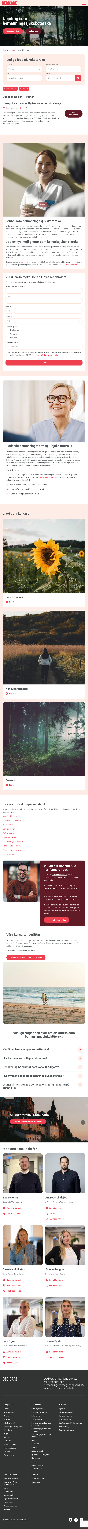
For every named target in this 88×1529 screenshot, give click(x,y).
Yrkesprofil (10, 317)
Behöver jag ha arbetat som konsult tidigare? (31, 1067)
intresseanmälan (59, 875)
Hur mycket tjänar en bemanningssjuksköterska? (33, 1075)
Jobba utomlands (10, 1444)
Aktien (6, 1488)
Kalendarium (8, 1492)
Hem (4, 50)
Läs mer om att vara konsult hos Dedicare (26, 957)
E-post (9, 296)
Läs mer (12, 602)
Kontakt (37, 1482)
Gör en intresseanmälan (56, 920)
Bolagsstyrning (9, 1495)
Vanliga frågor (9, 1455)
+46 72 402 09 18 (14, 1357)
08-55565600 (39, 1479)
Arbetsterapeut (9, 1423)
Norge (6, 1434)
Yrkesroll (12, 50)
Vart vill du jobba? (12, 327)
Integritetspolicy (65, 1419)
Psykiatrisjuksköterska (12, 850)
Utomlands (14, 338)
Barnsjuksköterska (10, 829)
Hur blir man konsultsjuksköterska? (25, 1058)
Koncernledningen (65, 1416)
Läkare (6, 1409)
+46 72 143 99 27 (56, 1214)
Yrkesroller (7, 1452)
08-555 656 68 (12, 1363)
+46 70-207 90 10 (14, 1214)
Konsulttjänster (37, 1409)
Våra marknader (9, 1502)
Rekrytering (36, 1416)
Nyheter (62, 1409)
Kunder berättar (37, 1465)
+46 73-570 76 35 (14, 1285)
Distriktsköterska (9, 837)
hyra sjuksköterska (46, 477)
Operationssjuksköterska (13, 842)
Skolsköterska (8, 854)
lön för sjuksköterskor (68, 265)
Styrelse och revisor (11, 1499)
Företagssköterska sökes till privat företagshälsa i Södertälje (32, 103)
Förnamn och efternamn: (15, 286)
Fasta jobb (7, 1441)
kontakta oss (26, 262)
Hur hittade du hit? (12, 342)
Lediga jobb (33, 31)
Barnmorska (8, 825)
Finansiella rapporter (11, 1479)
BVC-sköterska (9, 833)
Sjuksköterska (9, 1412)
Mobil (8, 307)
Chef (33, 1462)
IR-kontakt (7, 1509)
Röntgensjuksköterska (12, 846)
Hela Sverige (14, 330)
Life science (8, 1430)
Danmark (7, 1437)
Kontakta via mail (14, 1208)
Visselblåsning (22, 1520)
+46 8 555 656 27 (56, 1219)
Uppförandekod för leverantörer (70, 1423)
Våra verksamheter (66, 1412)
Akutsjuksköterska (10, 816)
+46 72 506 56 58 (56, 1285)
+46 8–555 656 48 (56, 1357)
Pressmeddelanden (11, 1506)
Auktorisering (64, 1426)
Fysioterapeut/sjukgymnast (14, 1426)
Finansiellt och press (66, 1430)
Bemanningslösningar (39, 1412)
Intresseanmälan (12, 31)
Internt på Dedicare (10, 1448)
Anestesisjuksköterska (12, 820)
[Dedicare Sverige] (9, 3)
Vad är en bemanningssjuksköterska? (26, 1049)
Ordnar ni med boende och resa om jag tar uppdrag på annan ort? (36, 1086)
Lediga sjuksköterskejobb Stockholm (28, 1121)
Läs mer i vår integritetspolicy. (45, 355)
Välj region (13, 334)
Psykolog (7, 1419)
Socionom (7, 1416)
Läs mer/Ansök (73, 114)
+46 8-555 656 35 (14, 1291)
